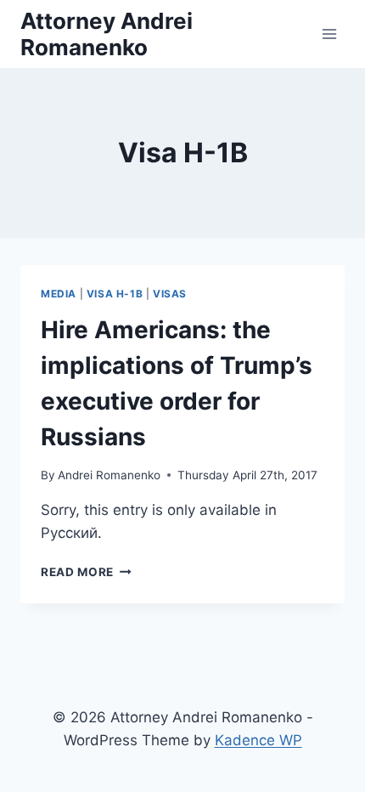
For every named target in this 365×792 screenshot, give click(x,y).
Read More (86, 572)
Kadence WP (258, 740)
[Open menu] (329, 33)
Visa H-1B (115, 293)
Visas (170, 293)
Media (58, 293)
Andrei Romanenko (109, 475)
